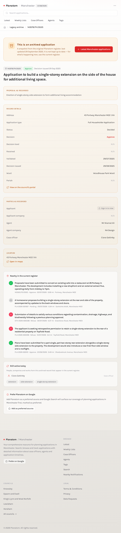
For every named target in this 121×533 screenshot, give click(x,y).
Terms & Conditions (72, 489)
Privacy (66, 494)
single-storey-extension (46, 382)
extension (12, 382)
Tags (61, 20)
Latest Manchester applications (95, 49)
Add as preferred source (22, 408)
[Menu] (114, 5)
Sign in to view (107, 208)
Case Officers (37, 20)
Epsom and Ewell (11, 494)
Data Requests (70, 499)
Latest (7, 20)
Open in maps (16, 261)
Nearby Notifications (73, 474)
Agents (51, 20)
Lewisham (8, 504)
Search (66, 469)
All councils (9, 514)
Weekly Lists (20, 20)
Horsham (8, 509)
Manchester (28, 5)
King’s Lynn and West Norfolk (17, 499)
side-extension (27, 382)
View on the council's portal (22, 187)
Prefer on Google (16, 461)
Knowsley (8, 489)
